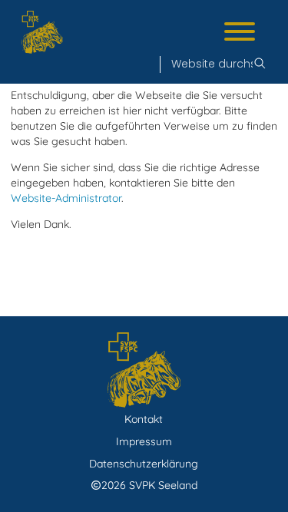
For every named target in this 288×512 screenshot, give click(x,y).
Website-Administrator (66, 198)
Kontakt (143, 419)
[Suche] (259, 64)
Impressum (144, 441)
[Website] (42, 32)
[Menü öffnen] (239, 33)
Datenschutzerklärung (143, 464)
